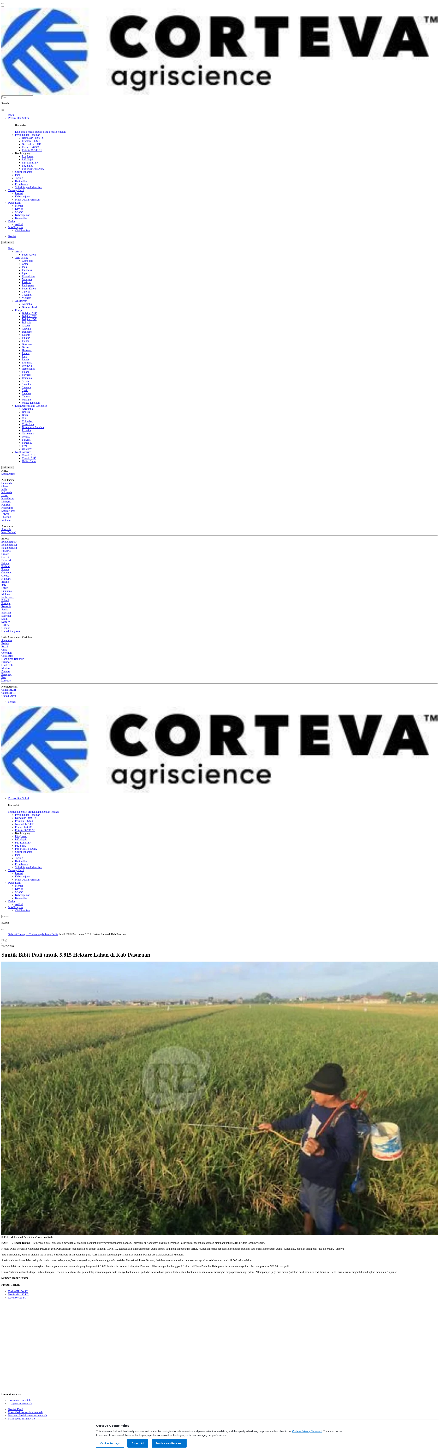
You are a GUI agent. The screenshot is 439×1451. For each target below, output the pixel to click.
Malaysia (27, 279)
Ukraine (26, 399)
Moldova (27, 365)
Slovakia (26, 384)
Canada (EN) (29, 455)
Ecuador (26, 430)
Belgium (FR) (29, 313)
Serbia (25, 381)
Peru (24, 445)
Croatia (26, 325)
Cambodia (27, 260)
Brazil (25, 415)
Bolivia (26, 411)
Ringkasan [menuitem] (27, 156)
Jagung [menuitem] (19, 178)
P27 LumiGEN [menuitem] (30, 162)
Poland (25, 371)
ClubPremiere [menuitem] (22, 230)
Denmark (27, 331)
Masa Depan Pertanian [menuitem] (27, 199)
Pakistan (26, 282)
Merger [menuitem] (19, 205)
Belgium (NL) (29, 316)
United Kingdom (31, 402)
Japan (25, 273)
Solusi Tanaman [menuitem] (23, 171)
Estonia (26, 334)
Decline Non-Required (169, 1443)
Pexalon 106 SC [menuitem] (31, 140)
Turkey (26, 396)
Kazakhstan (28, 276)
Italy (24, 356)
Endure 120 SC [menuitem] (30, 147)
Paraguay (27, 442)
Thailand (27, 294)
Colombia (27, 421)
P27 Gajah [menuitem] (27, 159)
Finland (26, 337)
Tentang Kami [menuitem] (16, 190)
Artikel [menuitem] (19, 224)
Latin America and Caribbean (31, 405)
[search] (2, 110)
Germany (27, 344)
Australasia (21, 300)
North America (23, 452)
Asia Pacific (21, 257)
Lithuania (27, 362)
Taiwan (26, 291)
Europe (19, 310)
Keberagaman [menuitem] (22, 215)
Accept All (138, 1443)
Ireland (25, 353)
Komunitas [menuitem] (21, 218)
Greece (26, 347)
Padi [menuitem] (17, 174)
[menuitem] (40, 131)
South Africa (29, 254)
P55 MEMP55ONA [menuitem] (33, 168)
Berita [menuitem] (11, 221)
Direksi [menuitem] (19, 208)
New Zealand (29, 307)
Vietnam (26, 297)
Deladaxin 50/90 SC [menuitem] (33, 137)
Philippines (28, 285)
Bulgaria (26, 322)
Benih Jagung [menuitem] (22, 153)
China (25, 263)
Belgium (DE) (29, 319)
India (24, 266)
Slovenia (26, 387)
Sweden (26, 393)
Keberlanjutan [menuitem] (22, 196)
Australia (27, 303)
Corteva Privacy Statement (307, 1431)
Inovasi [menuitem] (19, 193)
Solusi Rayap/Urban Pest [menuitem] (28, 187)
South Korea (29, 288)
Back (11, 114)
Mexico (26, 436)
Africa (18, 251)
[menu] (2, 3)
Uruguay (27, 448)
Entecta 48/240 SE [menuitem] (32, 150)
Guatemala (28, 433)
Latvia (25, 359)
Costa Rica (28, 424)
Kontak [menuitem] (12, 236)
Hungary (27, 350)
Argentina (27, 408)
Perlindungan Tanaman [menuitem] (27, 134)
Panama (26, 439)
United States (29, 461)
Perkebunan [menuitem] (21, 184)
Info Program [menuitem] (15, 227)
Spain (25, 390)
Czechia (26, 328)
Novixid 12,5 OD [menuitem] (31, 144)
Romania (27, 378)
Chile (25, 418)
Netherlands (28, 368)
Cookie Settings (110, 1443)
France (25, 340)
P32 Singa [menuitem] (27, 165)
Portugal (26, 374)
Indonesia (7, 242)
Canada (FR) (29, 458)
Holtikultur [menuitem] (21, 181)
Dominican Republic (33, 427)
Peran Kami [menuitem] (14, 202)
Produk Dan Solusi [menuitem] (18, 118)
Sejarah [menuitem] (19, 211)
